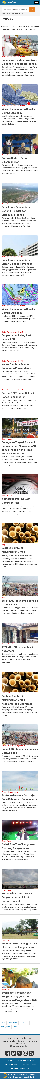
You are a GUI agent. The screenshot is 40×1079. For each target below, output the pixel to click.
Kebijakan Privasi (12, 1065)
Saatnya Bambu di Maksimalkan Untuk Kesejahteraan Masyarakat (17, 552)
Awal (3, 1023)
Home (10, 1061)
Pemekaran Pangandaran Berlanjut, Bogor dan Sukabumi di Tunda (16, 211)
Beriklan (14, 1069)
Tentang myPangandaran (24, 1061)
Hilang (21, 13)
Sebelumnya (12, 1023)
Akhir (15, 1027)
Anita (8, 13)
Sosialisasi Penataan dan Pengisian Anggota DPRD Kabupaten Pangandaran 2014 (19, 997)
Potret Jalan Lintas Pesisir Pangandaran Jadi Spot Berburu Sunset (17, 897)
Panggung (15, 13)
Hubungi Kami (25, 1069)
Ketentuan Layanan (28, 1065)
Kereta (3, 13)
